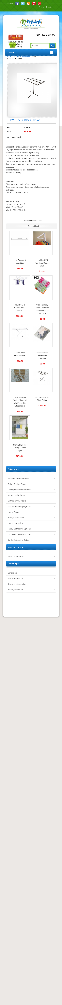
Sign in (41, 7)
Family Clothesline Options (19, 528)
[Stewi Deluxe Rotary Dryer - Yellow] (19, 287)
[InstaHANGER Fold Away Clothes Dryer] (42, 242)
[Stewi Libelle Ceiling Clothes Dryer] (19, 427)
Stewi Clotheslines (16, 556)
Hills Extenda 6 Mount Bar (20, 261)
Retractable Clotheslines (18, 478)
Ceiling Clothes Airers (17, 484)
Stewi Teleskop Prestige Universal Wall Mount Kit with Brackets (20, 401)
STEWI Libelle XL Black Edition (42, 398)
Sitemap (10, 3)
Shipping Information (17, 584)
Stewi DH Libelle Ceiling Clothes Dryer (19, 448)
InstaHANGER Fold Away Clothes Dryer (42, 263)
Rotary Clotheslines (16, 495)
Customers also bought (33, 221)
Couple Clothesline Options (19, 534)
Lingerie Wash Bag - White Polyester (42, 355)
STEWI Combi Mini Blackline (19, 354)
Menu (12, 52)
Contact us (12, 573)
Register (49, 7)
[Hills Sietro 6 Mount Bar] (19, 242)
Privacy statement (15, 589)
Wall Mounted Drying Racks (19, 506)
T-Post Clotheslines (16, 523)
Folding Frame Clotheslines (19, 489)
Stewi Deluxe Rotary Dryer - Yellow (19, 308)
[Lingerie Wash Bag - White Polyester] (42, 335)
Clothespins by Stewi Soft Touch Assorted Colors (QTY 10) (42, 309)
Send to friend (33, 226)
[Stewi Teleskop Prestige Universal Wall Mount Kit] (19, 380)
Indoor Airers (13, 512)
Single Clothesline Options (19, 540)
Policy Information (15, 578)
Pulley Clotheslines (16, 517)
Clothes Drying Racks (17, 500)
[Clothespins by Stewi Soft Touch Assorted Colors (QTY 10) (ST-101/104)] (42, 287)
